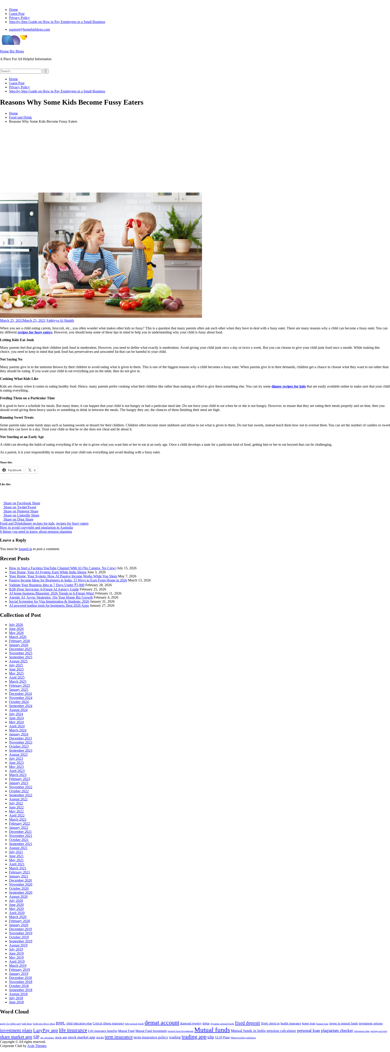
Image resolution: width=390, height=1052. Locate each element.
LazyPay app (45, 1030)
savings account (379, 1031)
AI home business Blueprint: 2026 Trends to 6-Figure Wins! (51, 593)
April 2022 (17, 815)
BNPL (60, 1023)
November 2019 (20, 933)
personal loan (308, 1030)
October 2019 (19, 937)
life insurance (73, 1030)
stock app (61, 1037)
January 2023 (18, 783)
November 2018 (20, 982)
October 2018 (19, 986)
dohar (206, 1023)
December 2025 (20, 649)
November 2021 (20, 836)
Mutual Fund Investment (151, 1031)
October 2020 (19, 888)
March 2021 (17, 868)
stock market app (81, 1037)
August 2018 (18, 994)
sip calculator (47, 1037)
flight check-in (270, 1023)
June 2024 (16, 718)
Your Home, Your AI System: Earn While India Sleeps (47, 572)
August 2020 (18, 896)
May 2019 (16, 957)
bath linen (27, 1023)
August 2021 (18, 848)
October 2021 (19, 840)
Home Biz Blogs (12, 51)
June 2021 (16, 856)
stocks (100, 1037)
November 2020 (20, 884)
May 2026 (16, 633)
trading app (194, 1037)
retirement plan (362, 1031)
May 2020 (16, 909)
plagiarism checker (337, 1030)
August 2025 (18, 661)
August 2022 (18, 799)
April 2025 (17, 677)
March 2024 (17, 730)
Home (13, 9)
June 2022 (16, 807)
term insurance (119, 1037)
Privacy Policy (19, 18)
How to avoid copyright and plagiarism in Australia (36, 527)
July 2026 (16, 625)
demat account (162, 1022)
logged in (25, 549)
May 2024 (16, 722)
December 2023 (20, 738)
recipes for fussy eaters (35, 332)
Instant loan (322, 1023)
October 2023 (19, 746)
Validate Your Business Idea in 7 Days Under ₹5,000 (46, 585)
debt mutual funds (134, 1023)
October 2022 (19, 791)
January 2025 (18, 689)
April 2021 (17, 864)
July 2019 (16, 949)
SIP (36, 1037)
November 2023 (20, 742)
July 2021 (16, 852)
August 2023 (18, 754)
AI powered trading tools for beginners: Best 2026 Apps (49, 605)
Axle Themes (36, 1046)
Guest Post (16, 14)
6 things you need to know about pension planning (36, 531)
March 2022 (17, 819)
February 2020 (19, 921)
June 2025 (16, 669)
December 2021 (20, 832)
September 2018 (20, 990)
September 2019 (20, 941)
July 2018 (16, 998)
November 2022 (20, 787)
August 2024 (18, 710)
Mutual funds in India (248, 1031)
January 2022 (18, 827)
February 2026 (19, 641)
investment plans (16, 1030)
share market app (16, 1037)
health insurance (291, 1023)
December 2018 (20, 978)
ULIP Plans (222, 1037)
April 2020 (17, 913)
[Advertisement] (195, 158)
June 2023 (16, 763)
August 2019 (18, 945)
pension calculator (281, 1031)
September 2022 (20, 795)
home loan (308, 1023)
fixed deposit (247, 1023)
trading (175, 1037)
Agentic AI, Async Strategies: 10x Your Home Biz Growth (51, 597)
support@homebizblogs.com (29, 29)
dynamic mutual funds (222, 1023)
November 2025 (20, 653)
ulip (210, 1037)
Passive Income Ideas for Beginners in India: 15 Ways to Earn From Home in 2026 (68, 580)
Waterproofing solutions (243, 1037)
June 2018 (16, 1002)
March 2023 (17, 775)
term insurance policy (151, 1037)
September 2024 (20, 706)
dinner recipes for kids (289, 386)
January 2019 (18, 974)
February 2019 (19, 970)
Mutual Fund (126, 1031)
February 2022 (19, 823)
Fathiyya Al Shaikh (60, 320)
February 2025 (19, 685)
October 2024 (19, 702)
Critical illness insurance (108, 1023)
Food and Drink (11, 523)
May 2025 (16, 673)
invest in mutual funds (343, 1023)
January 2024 (18, 734)
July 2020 (16, 901)
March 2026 (17, 637)
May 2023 (16, 767)
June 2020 (16, 905)
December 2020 (20, 880)
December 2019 (20, 929)
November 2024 (20, 698)
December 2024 (20, 694)
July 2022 (16, 803)
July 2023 (16, 758)
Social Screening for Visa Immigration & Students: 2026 (49, 601)
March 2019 (17, 965)
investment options (371, 1023)
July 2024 (16, 714)
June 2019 (16, 953)
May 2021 (16, 860)
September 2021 (20, 844)
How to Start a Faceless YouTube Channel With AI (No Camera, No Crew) (62, 568)
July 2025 (16, 665)
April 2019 (17, 961)
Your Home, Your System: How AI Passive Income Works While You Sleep (63, 576)
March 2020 (17, 917)
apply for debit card (10, 1023)
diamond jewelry (191, 1023)
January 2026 (18, 645)
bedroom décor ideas (44, 1023)
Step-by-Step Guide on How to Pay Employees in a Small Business (57, 22)
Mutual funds (212, 1029)
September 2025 (20, 657)
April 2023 (17, 771)
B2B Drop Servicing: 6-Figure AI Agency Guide (44, 589)
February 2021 (19, 872)
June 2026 (16, 629)
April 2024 (17, 726)
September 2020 (20, 892)
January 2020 (18, 925)
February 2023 (19, 779)
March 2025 (17, 681)
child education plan (79, 1023)
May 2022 (16, 811)
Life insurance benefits (102, 1031)
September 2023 (20, 750)
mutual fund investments (180, 1031)
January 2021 (18, 876)
